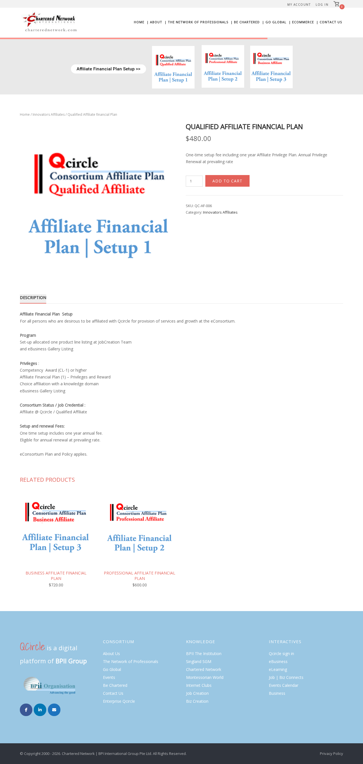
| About (154, 22)
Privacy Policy (331, 753)
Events (109, 677)
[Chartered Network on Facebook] (26, 710)
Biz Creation (197, 701)
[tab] (33, 298)
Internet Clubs (199, 685)
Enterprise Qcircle (119, 701)
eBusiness (278, 661)
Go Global (112, 669)
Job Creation (197, 693)
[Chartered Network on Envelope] (54, 710)
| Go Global (274, 22)
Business (277, 693)
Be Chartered (115, 685)
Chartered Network (203, 669)
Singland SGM (198, 661)
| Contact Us (329, 22)
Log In (322, 5)
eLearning (278, 669)
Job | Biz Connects (286, 677)
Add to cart (227, 181)
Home (139, 22)
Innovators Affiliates (49, 114)
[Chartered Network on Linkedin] (40, 710)
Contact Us (113, 693)
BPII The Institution (203, 653)
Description (33, 297)
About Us (111, 653)
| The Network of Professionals (196, 22)
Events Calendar (283, 685)
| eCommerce (301, 22)
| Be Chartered (245, 22)
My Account (299, 5)
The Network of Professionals (130, 661)
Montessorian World (204, 677)
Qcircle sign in (281, 653)
